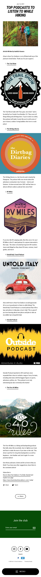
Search (20, 554)
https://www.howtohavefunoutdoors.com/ (16, 480)
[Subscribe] (33, 528)
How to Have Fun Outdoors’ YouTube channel (17, 475)
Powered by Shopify (28, 561)
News (21, 496)
